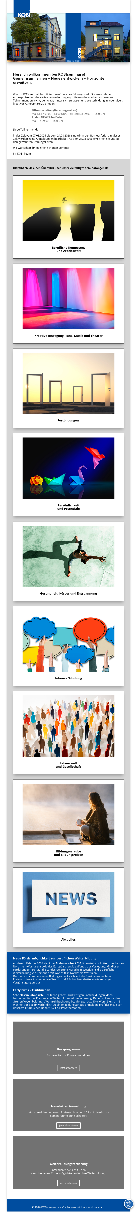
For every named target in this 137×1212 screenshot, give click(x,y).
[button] (121, 8)
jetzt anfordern (68, 1067)
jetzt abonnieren (68, 1125)
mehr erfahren (68, 1183)
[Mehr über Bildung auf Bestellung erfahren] (68, 641)
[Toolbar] (129, 1204)
